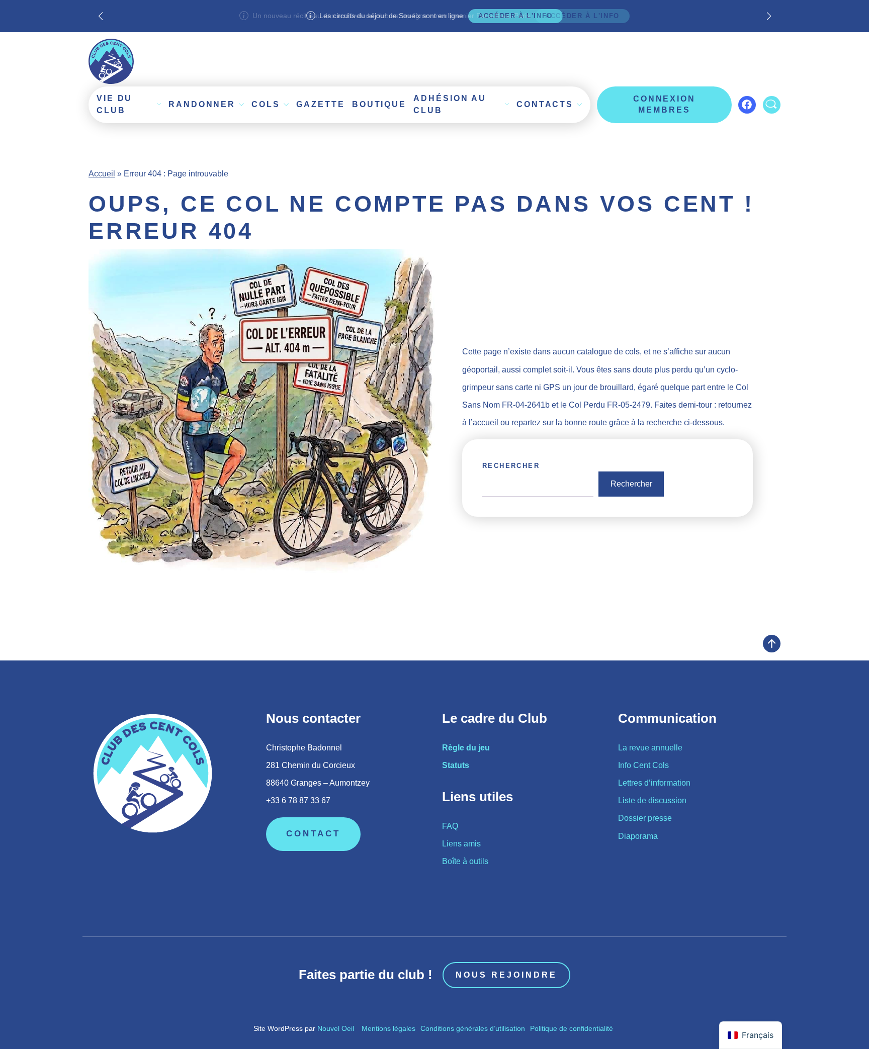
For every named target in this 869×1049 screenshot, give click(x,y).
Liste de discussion (652, 800)
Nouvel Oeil (335, 1028)
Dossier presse (645, 818)
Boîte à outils (465, 861)
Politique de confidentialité (571, 1028)
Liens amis (461, 843)
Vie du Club (114, 104)
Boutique (379, 104)
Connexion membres (664, 104)
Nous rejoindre (506, 975)
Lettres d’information (654, 783)
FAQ (450, 826)
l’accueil (484, 422)
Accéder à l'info (582, 16)
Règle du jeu (466, 747)
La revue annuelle (650, 747)
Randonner (201, 104)
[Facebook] (747, 105)
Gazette (320, 104)
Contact (313, 833)
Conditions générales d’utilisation (472, 1028)
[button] (768, 16)
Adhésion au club (449, 104)
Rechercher (511, 465)
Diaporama (638, 836)
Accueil (102, 173)
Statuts (455, 765)
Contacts (544, 104)
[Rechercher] (771, 105)
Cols (265, 104)
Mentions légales (388, 1028)
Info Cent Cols (643, 765)
